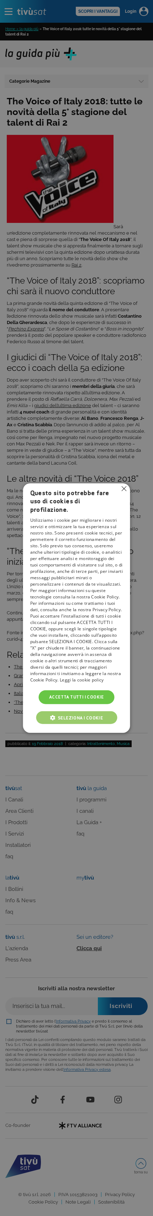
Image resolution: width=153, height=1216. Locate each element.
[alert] (76, 608)
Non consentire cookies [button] (124, 488)
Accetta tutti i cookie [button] (76, 697)
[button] (76, 717)
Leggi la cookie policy (82, 680)
